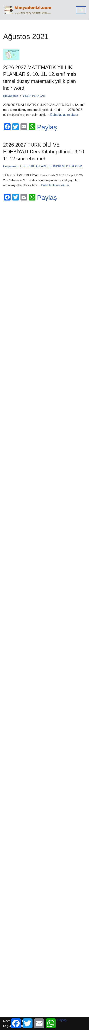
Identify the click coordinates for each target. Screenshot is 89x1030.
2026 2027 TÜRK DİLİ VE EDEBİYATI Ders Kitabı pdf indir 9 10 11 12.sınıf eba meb (43, 151)
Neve (6, 1021)
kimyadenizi (10, 95)
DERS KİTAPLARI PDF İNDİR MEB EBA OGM (52, 166)
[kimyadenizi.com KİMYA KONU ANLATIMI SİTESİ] (28, 9)
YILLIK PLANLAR (34, 95)
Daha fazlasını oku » (64, 114)
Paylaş (47, 127)
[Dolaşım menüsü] (81, 9)
